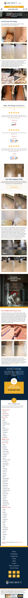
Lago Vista (5, 470)
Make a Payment (14, 565)
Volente (4, 498)
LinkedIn (14, 576)
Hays (4, 425)
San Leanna (5, 486)
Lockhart (4, 411)
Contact (14, 563)
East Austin (5, 461)
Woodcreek (5, 437)
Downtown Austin (6, 459)
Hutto (4, 466)
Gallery (14, 558)
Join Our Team (14, 568)
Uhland (4, 434)
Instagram (9, 572)
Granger (4, 521)
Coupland (5, 515)
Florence (4, 517)
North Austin (5, 480)
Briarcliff (4, 447)
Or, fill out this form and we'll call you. (14, 391)
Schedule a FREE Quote (14, 6)
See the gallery (14, 187)
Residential (14, 554)
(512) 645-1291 (13, 9)
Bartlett (4, 512)
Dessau (4, 458)
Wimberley (5, 435)
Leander (4, 473)
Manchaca (5, 475)
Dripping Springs (6, 423)
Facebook (14, 572)
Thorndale (5, 534)
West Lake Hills (6, 503)
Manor (4, 476)
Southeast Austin (6, 488)
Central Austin (6, 451)
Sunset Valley (5, 493)
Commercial (14, 556)
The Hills (4, 497)
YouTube (9, 576)
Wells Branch (5, 502)
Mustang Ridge (6, 478)
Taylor (4, 532)
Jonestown (5, 468)
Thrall (4, 536)
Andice (4, 509)
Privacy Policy (10, 591)
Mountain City (6, 429)
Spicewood (5, 492)
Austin (4, 418)
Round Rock (5, 529)
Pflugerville (5, 481)
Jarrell (4, 524)
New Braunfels (6, 415)
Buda (4, 420)
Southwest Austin (6, 490)
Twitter (18, 572)
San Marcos (5, 432)
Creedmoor (5, 454)
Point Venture (5, 483)
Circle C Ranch (6, 453)
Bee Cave (5, 446)
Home (14, 551)
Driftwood (5, 422)
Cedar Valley (5, 449)
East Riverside (6, 463)
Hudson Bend (5, 464)
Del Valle (4, 456)
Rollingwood (5, 485)
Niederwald (5, 430)
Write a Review (1, 9)
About (14, 561)
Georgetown (5, 519)
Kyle (4, 427)
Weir (4, 539)
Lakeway (4, 471)
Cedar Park (5, 514)
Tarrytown (5, 495)
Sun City (4, 531)
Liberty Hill (5, 527)
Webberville (5, 500)
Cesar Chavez (5, 441)
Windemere (5, 505)
